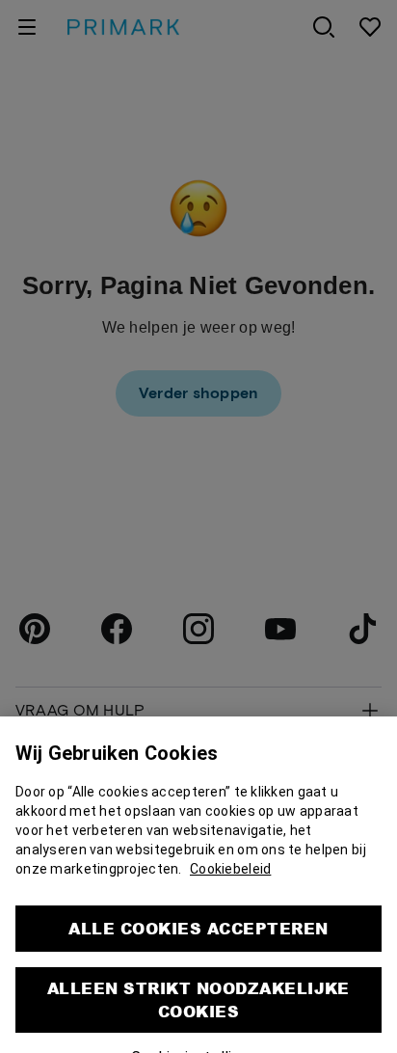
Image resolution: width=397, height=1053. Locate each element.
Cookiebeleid (230, 859)
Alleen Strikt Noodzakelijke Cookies (198, 989)
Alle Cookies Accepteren (198, 918)
